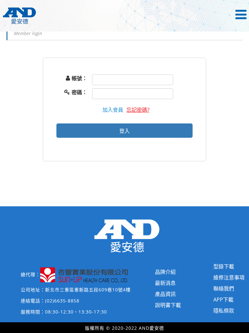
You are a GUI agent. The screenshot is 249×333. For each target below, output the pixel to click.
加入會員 (112, 109)
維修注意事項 (228, 277)
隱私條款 (223, 310)
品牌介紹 (165, 271)
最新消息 (165, 283)
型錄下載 (223, 266)
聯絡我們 (223, 288)
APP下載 (223, 299)
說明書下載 (168, 305)
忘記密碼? (137, 109)
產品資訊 (165, 294)
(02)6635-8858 (62, 301)
